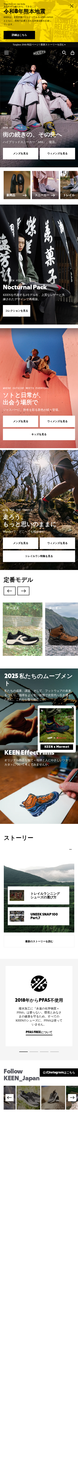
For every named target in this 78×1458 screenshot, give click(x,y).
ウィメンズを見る (57, 153)
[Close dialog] (72, 707)
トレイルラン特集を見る (39, 556)
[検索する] (64, 53)
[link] (57, 725)
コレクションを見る (16, 311)
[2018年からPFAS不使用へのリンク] (39, 1006)
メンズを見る (20, 153)
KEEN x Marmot (56, 747)
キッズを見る (39, 434)
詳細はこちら (19, 35)
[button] (6, 52)
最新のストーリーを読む (39, 941)
